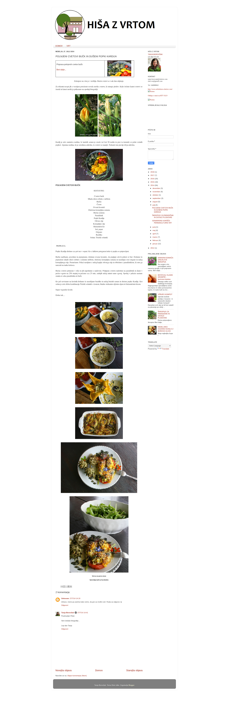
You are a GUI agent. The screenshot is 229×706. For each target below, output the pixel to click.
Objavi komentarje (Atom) (77, 676)
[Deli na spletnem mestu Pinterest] (71, 586)
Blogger (131, 685)
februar (156, 240)
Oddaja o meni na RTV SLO (157, 95)
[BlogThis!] (64, 586)
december (157, 188)
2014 (153, 185)
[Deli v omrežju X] (66, 586)
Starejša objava (134, 670)
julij (154, 205)
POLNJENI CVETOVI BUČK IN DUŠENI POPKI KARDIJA (162, 210)
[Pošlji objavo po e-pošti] (62, 586)
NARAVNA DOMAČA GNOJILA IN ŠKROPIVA (165, 260)
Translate (165, 349)
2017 (153, 175)
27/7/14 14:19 (75, 598)
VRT (68, 46)
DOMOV (59, 46)
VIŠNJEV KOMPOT (165, 294)
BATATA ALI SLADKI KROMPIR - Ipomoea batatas (165, 277)
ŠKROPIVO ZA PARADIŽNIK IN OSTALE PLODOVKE (163, 216)
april (154, 234)
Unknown (65, 598)
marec (155, 237)
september (157, 198)
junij (154, 227)
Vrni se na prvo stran (99, 576)
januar (155, 244)
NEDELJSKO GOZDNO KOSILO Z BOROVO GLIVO (165, 329)
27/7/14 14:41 (83, 613)
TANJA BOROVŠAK (155, 54)
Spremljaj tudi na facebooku (99, 580)
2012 (153, 248)
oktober (156, 195)
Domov (99, 670)
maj (154, 230)
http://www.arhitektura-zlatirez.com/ (160, 89)
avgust (155, 202)
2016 (153, 179)
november (157, 192)
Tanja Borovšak (67, 613)
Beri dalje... (61, 70)
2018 (153, 172)
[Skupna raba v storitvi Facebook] (68, 586)
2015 (153, 182)
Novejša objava (63, 670)
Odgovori (64, 605)
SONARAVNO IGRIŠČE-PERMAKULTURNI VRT (162, 222)
